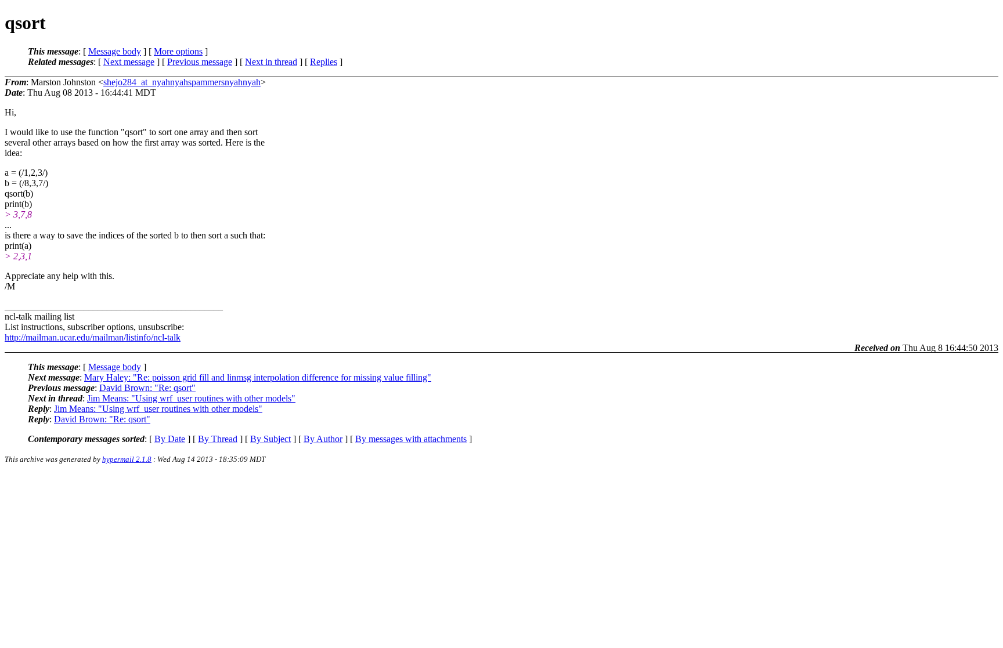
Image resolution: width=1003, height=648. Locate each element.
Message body (114, 51)
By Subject (270, 439)
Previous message (199, 62)
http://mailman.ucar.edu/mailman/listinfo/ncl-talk (93, 337)
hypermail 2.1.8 (126, 459)
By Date (169, 439)
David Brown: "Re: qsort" (147, 388)
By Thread (217, 439)
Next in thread (271, 62)
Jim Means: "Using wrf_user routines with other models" (191, 398)
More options (178, 51)
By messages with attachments (411, 439)
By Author (323, 439)
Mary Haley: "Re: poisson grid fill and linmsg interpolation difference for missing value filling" (257, 377)
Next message (128, 62)
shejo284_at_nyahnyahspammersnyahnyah (182, 82)
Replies (323, 62)
